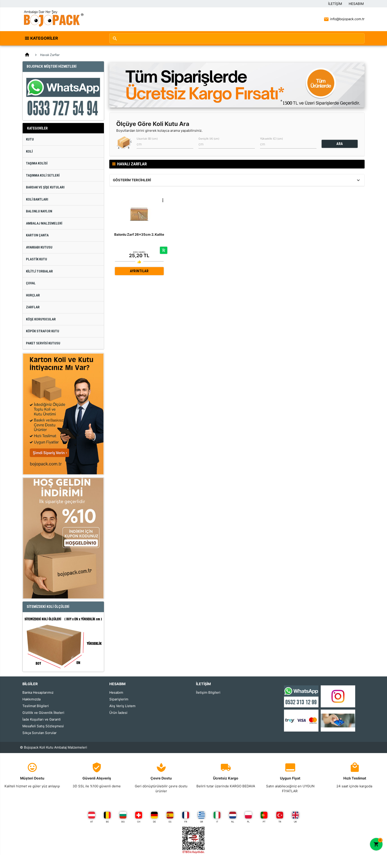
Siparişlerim (118, 699)
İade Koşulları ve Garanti (41, 719)
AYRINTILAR (139, 271)
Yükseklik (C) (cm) (271, 138)
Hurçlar (33, 295)
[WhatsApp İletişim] (301, 696)
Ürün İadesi (118, 712)
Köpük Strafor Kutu (42, 331)
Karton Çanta (37, 235)
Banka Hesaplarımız (38, 692)
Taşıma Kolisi (36, 163)
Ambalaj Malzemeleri (44, 223)
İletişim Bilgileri (208, 692)
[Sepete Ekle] (163, 250)
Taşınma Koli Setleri (43, 175)
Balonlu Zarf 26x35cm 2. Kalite (139, 234)
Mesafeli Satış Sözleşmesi (43, 726)
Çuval (31, 283)
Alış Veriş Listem (122, 706)
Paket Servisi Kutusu (43, 343)
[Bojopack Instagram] (338, 696)
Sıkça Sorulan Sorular (39, 733)
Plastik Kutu (36, 259)
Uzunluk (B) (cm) (147, 138)
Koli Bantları (37, 199)
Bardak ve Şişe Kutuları (45, 187)
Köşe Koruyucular (41, 319)
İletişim (335, 4)
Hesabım (356, 4)
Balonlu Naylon (39, 211)
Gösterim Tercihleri (132, 180)
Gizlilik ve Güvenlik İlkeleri (43, 712)
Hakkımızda (31, 699)
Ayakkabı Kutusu (39, 247)
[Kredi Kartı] (301, 720)
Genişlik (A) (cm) (208, 138)
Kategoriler (44, 38)
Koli (29, 151)
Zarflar (33, 307)
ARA (339, 144)
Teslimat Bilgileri (35, 706)
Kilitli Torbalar (39, 271)
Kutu (30, 139)
